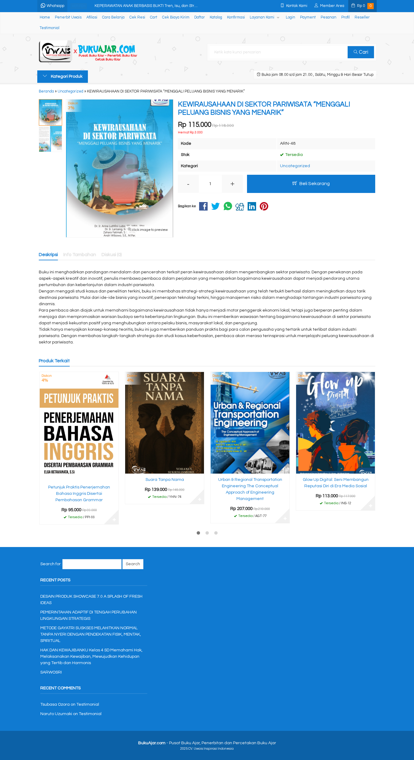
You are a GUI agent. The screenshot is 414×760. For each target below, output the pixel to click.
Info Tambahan (79, 254)
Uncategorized (295, 166)
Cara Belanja (113, 17)
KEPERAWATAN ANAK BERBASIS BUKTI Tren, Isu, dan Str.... (146, 6)
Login (290, 17)
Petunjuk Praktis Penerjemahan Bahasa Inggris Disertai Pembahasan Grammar (79, 493)
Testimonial (49, 28)
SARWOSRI (51, 672)
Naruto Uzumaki (56, 714)
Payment (308, 17)
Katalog (216, 17)
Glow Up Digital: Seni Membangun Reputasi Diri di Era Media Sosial (336, 483)
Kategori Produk (66, 76)
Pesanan (328, 17)
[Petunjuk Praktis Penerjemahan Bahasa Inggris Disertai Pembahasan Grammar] (79, 426)
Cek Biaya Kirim (175, 17)
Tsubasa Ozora (55, 704)
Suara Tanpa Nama (164, 480)
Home (45, 17)
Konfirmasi (236, 17)
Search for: (51, 564)
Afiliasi (91, 17)
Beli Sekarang (314, 183)
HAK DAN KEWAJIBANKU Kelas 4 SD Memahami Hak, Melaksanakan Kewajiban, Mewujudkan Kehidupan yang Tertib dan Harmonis (91, 656)
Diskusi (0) (112, 254)
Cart (153, 17)
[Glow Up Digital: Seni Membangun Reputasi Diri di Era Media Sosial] (335, 423)
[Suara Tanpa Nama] (164, 423)
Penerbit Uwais (68, 17)
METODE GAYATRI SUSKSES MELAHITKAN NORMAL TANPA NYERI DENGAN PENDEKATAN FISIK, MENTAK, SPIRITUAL (90, 634)
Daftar (199, 17)
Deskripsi (48, 254)
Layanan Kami (262, 17)
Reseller (362, 17)
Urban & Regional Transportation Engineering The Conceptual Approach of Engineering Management (250, 489)
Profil (345, 17)
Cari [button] (363, 52)
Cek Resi (137, 17)
